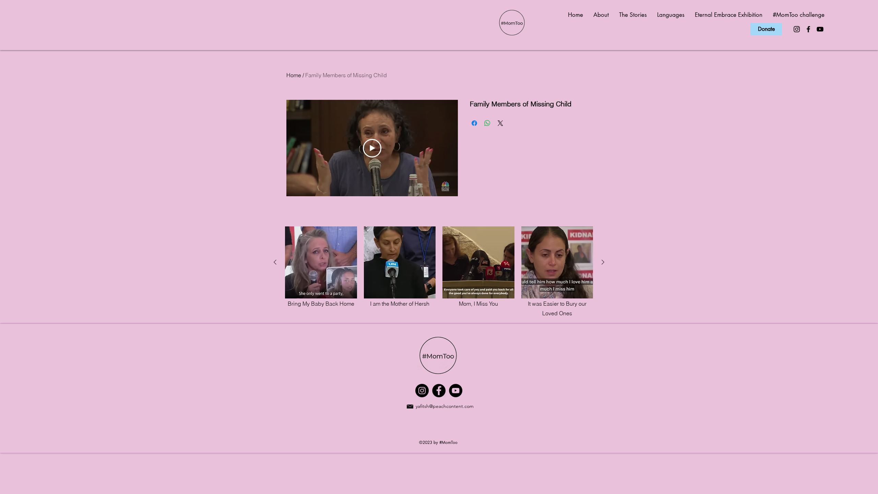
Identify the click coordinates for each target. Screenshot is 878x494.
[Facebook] (808, 29)
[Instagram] (797, 29)
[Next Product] (603, 262)
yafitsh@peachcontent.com (445, 406)
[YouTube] (820, 29)
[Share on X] (500, 123)
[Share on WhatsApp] (487, 123)
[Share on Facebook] (474, 123)
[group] (439, 272)
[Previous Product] (275, 262)
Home (293, 75)
